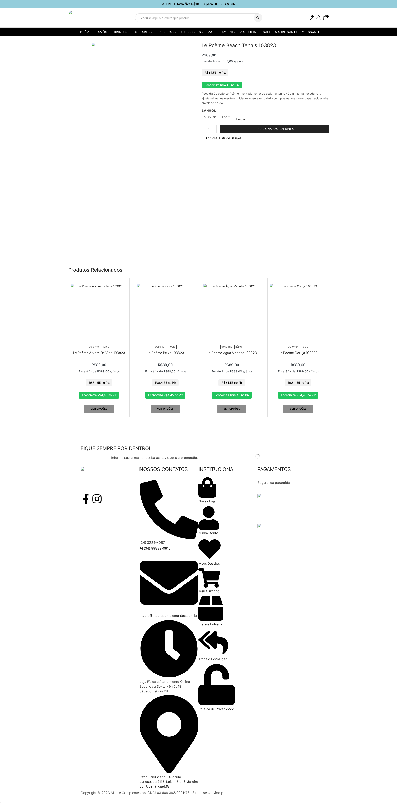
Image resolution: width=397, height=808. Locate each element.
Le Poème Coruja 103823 (298, 353)
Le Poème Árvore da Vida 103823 (99, 353)
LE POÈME (83, 32)
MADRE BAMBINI (220, 32)
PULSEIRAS (165, 32)
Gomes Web (237, 793)
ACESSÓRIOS (191, 32)
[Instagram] (97, 499)
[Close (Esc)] (0, 802)
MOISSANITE (312, 32)
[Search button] (258, 18)
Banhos (209, 111)
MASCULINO (249, 32)
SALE (267, 32)
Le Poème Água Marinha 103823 (232, 353)
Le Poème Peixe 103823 (165, 353)
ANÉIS (102, 32)
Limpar (240, 119)
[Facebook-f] (86, 499)
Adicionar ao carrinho (276, 128)
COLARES (142, 32)
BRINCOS (121, 32)
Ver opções (99, 408)
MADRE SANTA (286, 32)
